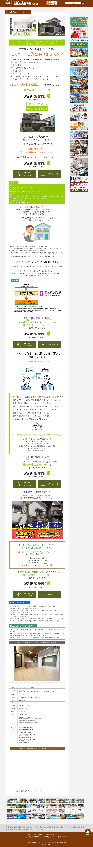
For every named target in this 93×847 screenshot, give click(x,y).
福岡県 (11, 829)
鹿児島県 (37, 829)
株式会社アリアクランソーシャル (40, 838)
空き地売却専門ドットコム (25, 737)
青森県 (11, 826)
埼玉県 (57, 826)
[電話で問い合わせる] (24, 178)
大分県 (23, 829)
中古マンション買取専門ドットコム (27, 734)
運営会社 (30, 835)
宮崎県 (31, 829)
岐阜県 (23, 828)
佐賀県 (15, 829)
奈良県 (44, 828)
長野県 (70, 826)
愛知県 (11, 828)
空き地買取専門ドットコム (25, 732)
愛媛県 (74, 828)
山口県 (70, 828)
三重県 (19, 828)
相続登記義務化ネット (24, 742)
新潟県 (66, 826)
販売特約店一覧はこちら (46, 844)
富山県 (78, 826)
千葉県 (61, 826)
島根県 (66, 828)
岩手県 (15, 826)
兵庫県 (40, 828)
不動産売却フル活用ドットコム (26, 736)
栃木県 (44, 826)
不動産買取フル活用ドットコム (26, 729)
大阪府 (27, 828)
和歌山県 (49, 828)
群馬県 (40, 826)
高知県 (82, 828)
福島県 (31, 826)
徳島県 (7, 829)
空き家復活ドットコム (24, 740)
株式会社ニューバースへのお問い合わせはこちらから (37, 748)
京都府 (36, 828)
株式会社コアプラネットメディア (40, 842)
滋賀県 (31, 828)
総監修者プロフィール (40, 835)
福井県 (7, 828)
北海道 (7, 826)
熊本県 (19, 829)
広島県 (57, 828)
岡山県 (53, 828)
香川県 (78, 828)
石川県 (82, 826)
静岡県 (15, 828)
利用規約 (49, 835)
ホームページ (22, 725)
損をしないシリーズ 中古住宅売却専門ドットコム (45, 836)
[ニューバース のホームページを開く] (37, 99)
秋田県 (19, 826)
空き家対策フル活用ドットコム (26, 727)
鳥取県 (61, 828)
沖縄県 (41, 829)
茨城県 (36, 826)
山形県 (27, 826)
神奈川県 (53, 826)
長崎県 (27, 829)
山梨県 (74, 826)
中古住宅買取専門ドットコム (25, 731)
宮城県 (23, 826)
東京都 (48, 826)
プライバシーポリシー (59, 835)
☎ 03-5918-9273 (37, 108)
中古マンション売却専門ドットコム (27, 739)
